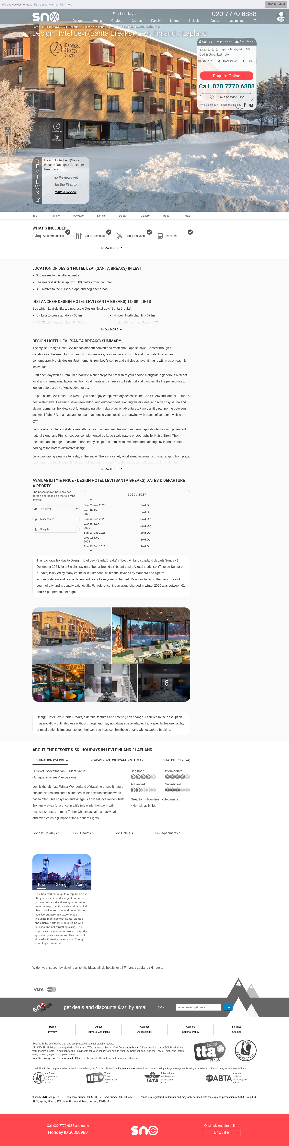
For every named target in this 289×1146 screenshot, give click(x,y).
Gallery (145, 215)
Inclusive (195, 20)
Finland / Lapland (93, 26)
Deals (215, 20)
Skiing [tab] (61, 884)
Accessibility (144, 1031)
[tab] (50, 760)
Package (78, 215)
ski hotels (108, 967)
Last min (236, 20)
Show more (109, 329)
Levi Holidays (44, 833)
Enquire (221, 1132)
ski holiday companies (123, 1068)
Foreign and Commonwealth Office (62, 1058)
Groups (137, 20)
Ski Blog (236, 1026)
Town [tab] (41, 884)
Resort (167, 215)
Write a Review (65, 192)
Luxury (174, 20)
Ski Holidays (52, 26)
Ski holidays (124, 13)
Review (55, 215)
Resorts (78, 20)
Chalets (116, 20)
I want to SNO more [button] (60, 4)
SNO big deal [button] (276, 4)
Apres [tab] (81, 884)
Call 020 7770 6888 (227, 86)
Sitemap (236, 1031)
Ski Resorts (71, 26)
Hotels (97, 20)
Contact (144, 1026)
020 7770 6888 (63, 1125)
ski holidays (87, 967)
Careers (190, 1026)
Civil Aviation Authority (125, 1047)
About (98, 1026)
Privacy (52, 1031)
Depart (123, 215)
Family (156, 20)
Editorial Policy (190, 1031)
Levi (111, 26)
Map (187, 215)
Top (35, 215)
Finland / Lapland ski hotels (143, 967)
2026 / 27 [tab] (137, 494)
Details (101, 215)
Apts (166, 833)
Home (36, 26)
